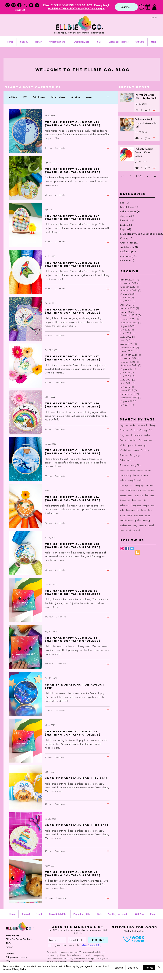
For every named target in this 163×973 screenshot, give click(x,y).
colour (123, 480)
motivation (138, 515)
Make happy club (128, 445)
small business (126, 520)
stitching (146, 520)
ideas (152, 505)
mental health (126, 515)
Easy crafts (124, 435)
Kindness (148, 440)
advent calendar (127, 470)
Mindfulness (39, 97)
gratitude (142, 500)
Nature (136, 450)
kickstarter (130, 510)
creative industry (127, 490)
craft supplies (126, 485)
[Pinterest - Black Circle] (37, 5)
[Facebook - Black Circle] (19, 5)
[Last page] (155, 176)
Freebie (147, 435)
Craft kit (134, 430)
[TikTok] (7, 5)
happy (146, 505)
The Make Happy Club (130, 465)
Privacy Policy (19, 969)
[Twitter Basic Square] (132, 548)
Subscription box (127, 460)
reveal (148, 515)
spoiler (138, 520)
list (138, 510)
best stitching (125, 475)
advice (140, 470)
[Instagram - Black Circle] (13, 5)
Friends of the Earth (128, 440)
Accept (149, 967)
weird (128, 530)
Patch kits (145, 450)
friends (123, 500)
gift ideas (132, 500)
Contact (10, 953)
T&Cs (8, 943)
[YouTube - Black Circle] (31, 5)
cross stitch (141, 490)
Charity (152, 425)
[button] (154, 7)
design (151, 490)
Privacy (9, 946)
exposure (139, 495)
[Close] (159, 967)
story (135, 525)
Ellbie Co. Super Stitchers (19, 939)
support (142, 525)
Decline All (133, 967)
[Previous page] (130, 176)
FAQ (8, 960)
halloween (125, 505)
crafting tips (139, 485)
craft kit (140, 480)
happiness (136, 505)
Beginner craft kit (127, 425)
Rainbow (124, 455)
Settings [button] (119, 967)
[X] (25, 5)
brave (136, 475)
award (148, 470)
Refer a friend (12, 935)
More (89, 97)
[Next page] (147, 176)
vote (122, 530)
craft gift (131, 480)
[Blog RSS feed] (137, 552)
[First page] (122, 176)
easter (130, 495)
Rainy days (135, 455)
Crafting (143, 430)
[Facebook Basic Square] (127, 548)
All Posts (13, 97)
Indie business (58, 97)
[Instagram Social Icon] (122, 548)
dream (123, 495)
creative (149, 485)
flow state (149, 495)
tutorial (151, 525)
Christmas (124, 430)
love (150, 510)
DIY (25, 97)
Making (141, 445)
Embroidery (136, 435)
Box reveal (142, 425)
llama (143, 510)
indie (122, 510)
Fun (140, 440)
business (144, 475)
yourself (136, 530)
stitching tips (125, 525)
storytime (75, 97)
